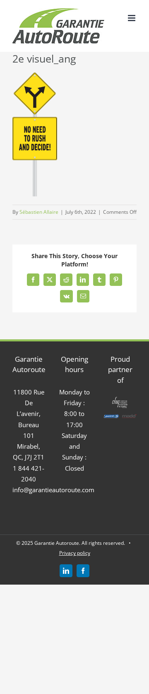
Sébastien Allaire (38, 211)
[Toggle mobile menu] (132, 18)
